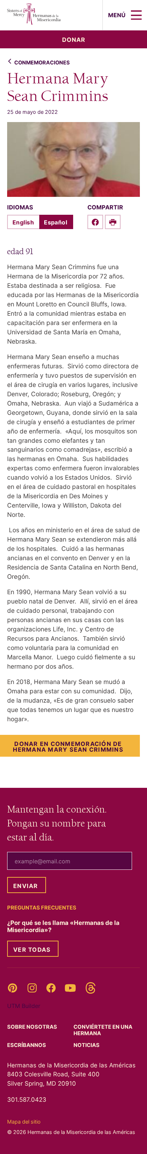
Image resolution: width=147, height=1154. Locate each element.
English (23, 222)
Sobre (32, 1027)
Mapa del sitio (24, 1122)
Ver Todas (32, 949)
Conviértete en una (103, 1030)
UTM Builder (23, 1005)
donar (73, 39)
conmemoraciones (42, 62)
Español (55, 222)
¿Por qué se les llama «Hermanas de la (63, 926)
